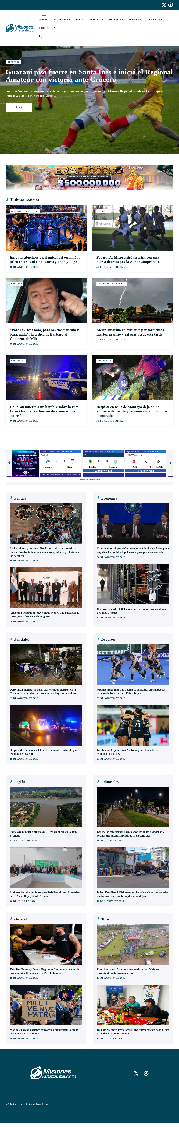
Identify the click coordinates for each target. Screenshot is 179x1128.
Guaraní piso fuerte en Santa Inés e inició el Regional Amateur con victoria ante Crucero (89, 75)
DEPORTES (116, 19)
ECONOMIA (136, 19)
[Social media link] (162, 5)
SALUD (80, 19)
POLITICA (96, 19)
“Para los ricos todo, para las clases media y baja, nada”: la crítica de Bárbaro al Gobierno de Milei (44, 334)
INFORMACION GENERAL (24, 211)
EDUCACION (47, 28)
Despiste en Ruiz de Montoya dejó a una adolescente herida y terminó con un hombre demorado (131, 411)
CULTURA (155, 19)
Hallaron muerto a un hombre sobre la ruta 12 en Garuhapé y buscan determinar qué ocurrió (44, 411)
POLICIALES (62, 19)
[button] (39, 36)
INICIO (43, 19)
